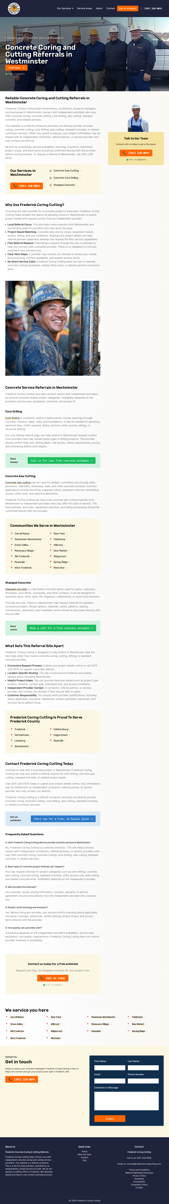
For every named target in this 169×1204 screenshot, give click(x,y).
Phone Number (136, 1074)
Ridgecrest (60, 556)
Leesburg (20, 740)
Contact (111, 8)
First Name (100, 1061)
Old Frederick (22, 556)
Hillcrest (58, 544)
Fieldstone (59, 539)
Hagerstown (61, 734)
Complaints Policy (139, 1184)
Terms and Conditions (139, 1170)
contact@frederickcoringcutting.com (143, 1164)
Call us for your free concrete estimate (60, 460)
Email (97, 1074)
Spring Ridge (61, 562)
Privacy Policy (139, 1175)
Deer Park (59, 533)
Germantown (22, 734)
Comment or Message (106, 1087)
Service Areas (84, 8)
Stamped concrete (16, 589)
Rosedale (20, 562)
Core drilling (12, 417)
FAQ (84, 1160)
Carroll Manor (22, 533)
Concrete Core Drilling (66, 177)
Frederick (20, 729)
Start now (14, 67)
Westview (59, 567)
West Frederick (23, 567)
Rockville (58, 740)
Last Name (133, 1061)
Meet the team (84, 1154)
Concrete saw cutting (17, 482)
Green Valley (21, 544)
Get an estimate (127, 8)
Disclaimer (139, 1178)
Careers (84, 1157)
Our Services (64, 8)
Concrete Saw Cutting (66, 170)
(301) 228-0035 (153, 8)
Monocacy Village (24, 550)
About (99, 8)
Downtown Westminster (28, 539)
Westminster (22, 746)
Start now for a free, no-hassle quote (61, 818)
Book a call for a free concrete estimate (59, 628)
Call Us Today (55, 978)
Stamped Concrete (64, 184)
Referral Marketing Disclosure (139, 1172)
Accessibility (139, 1181)
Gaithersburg (61, 729)
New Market (60, 550)
